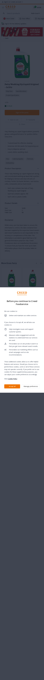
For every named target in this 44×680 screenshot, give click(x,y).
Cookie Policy (12, 379)
